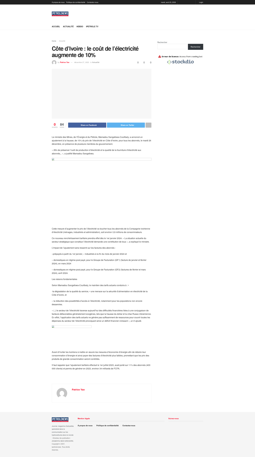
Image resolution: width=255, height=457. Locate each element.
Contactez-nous (92, 2)
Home (54, 41)
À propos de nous (58, 2)
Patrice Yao (64, 62)
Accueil (56, 26)
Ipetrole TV (92, 26)
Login (201, 2)
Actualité (68, 26)
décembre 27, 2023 (81, 62)
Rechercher (162, 42)
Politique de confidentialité (75, 2)
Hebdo (79, 26)
